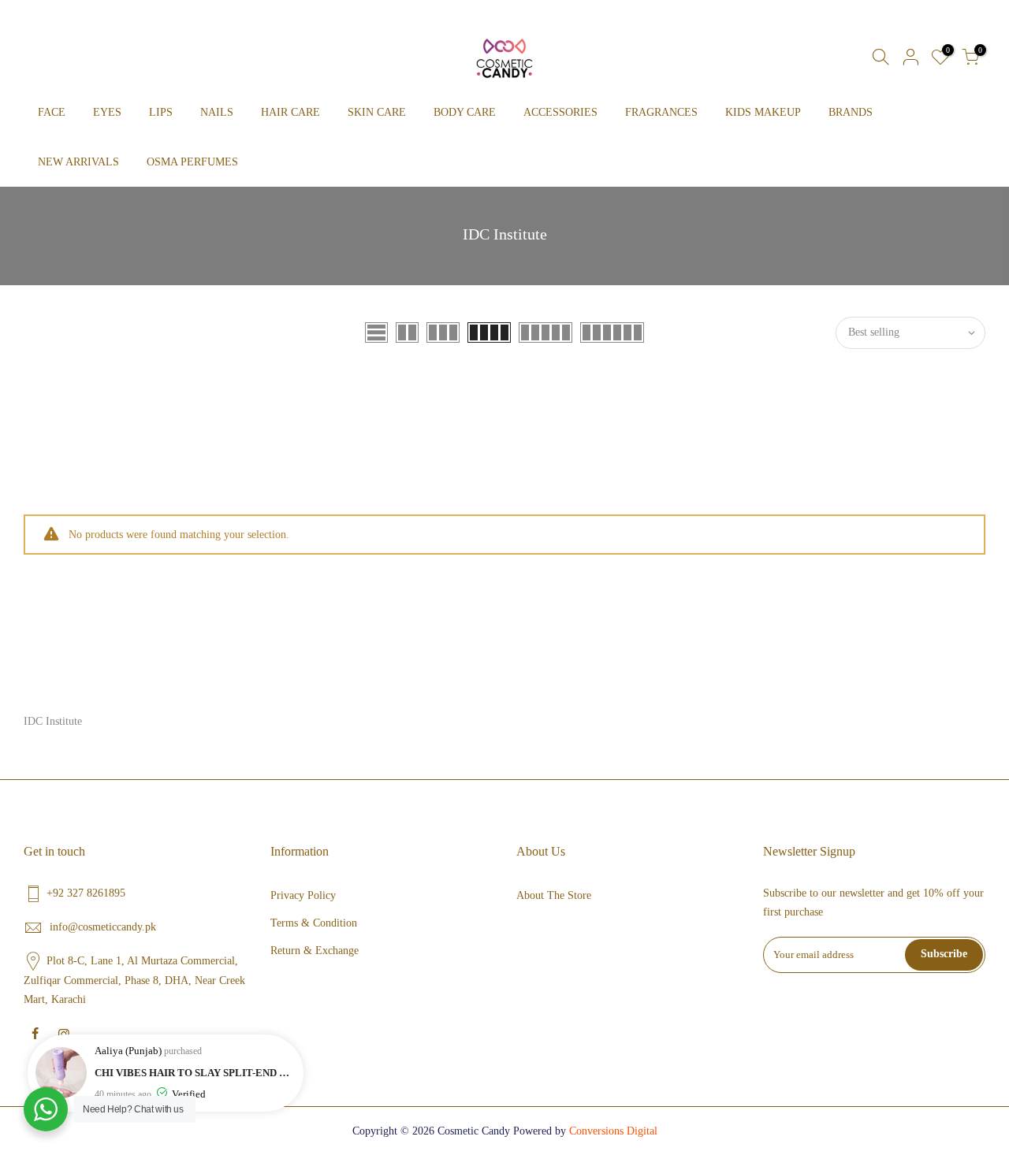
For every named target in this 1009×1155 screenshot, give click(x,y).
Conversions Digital (613, 1131)
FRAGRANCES (661, 112)
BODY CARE (465, 112)
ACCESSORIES (560, 112)
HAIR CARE (290, 112)
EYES (107, 112)
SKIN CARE (377, 112)
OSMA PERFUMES (192, 162)
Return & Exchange (314, 950)
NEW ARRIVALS (78, 162)
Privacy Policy (303, 895)
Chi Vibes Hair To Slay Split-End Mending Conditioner (195, 1073)
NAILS (216, 112)
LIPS (161, 112)
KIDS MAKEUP (763, 112)
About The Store (553, 895)
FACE (51, 112)
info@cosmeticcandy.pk (103, 927)
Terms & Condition (313, 923)
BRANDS (850, 112)
